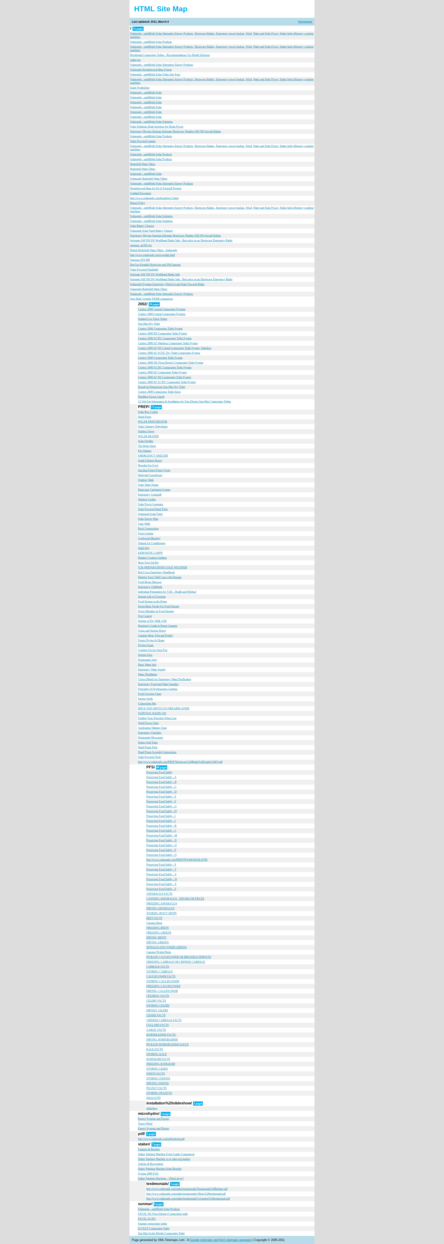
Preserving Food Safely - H (161, 811)
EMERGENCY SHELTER (153, 455)
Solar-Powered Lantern (143, 141)
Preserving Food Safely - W (161, 879)
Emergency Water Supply (152, 669)
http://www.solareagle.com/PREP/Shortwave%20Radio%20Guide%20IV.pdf (180, 762)
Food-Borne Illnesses (150, 582)
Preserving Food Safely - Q (161, 855)
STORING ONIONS (158, 1078)
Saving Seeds (145, 698)
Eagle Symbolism (139, 87)
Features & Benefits (149, 1149)
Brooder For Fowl (148, 465)
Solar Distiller (145, 441)
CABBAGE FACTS (157, 966)
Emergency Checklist (149, 732)
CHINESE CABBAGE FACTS (164, 1020)
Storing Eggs (145, 655)
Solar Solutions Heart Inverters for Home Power (156, 126)
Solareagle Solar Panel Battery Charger (151, 230)
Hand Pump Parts (147, 747)
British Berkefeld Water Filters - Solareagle (153, 250)
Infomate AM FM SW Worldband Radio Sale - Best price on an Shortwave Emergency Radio (181, 240)
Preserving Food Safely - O (161, 845)
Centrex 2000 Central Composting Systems (161, 309)
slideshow (151, 1108)
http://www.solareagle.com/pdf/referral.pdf (161, 1139)
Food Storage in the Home (152, 601)
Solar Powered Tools (149, 757)
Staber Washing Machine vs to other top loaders (164, 1159)
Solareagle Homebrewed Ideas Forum (151, 69)
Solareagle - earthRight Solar (146, 92)
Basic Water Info (147, 664)
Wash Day (143, 548)
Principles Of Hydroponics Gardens (158, 689)
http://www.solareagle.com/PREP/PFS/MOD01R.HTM (176, 859)
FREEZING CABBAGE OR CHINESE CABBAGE (175, 961)
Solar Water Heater (148, 484)
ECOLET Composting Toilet (153, 1228)
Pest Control (145, 616)
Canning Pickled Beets (158, 952)
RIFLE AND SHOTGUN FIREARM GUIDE (163, 708)
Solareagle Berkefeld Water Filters (148, 178)
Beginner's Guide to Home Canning (157, 625)
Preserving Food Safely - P (161, 850)
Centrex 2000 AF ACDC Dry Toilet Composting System (169, 353)
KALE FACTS (154, 1049)
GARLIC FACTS (156, 1030)
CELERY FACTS (156, 1000)
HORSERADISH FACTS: (161, 1034)
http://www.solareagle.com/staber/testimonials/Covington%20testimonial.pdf (188, 1198)
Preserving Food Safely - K (161, 825)
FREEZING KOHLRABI (160, 1064)
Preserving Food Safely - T (161, 869)
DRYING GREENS (157, 942)
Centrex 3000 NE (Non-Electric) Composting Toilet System (170, 362)
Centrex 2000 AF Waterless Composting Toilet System (168, 343)
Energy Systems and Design (153, 1118)
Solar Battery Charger (142, 226)
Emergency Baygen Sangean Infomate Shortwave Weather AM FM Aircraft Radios (175, 131)
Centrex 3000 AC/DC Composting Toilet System (164, 367)
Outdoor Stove (146, 431)
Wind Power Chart (148, 723)
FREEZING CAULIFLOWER (163, 986)
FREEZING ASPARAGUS (161, 903)
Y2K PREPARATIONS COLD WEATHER (162, 567)
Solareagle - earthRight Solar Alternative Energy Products (161, 64)
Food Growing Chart (149, 693)
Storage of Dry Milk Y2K (152, 621)
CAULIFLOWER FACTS (161, 976)
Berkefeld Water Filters (142, 164)
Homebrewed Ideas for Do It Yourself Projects (156, 188)
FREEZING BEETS (157, 927)
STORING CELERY (158, 1005)
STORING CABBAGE (159, 971)
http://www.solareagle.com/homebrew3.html (154, 198)
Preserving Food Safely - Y (161, 884)
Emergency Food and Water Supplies (158, 684)
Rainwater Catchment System (154, 489)
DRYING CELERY (157, 1010)
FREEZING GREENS (158, 932)
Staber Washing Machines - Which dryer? (161, 1178)
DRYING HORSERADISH (162, 1039)
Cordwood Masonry (149, 538)
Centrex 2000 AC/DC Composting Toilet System (164, 338)
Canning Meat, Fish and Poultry (155, 635)
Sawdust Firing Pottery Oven (154, 470)
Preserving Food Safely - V (161, 874)
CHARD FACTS (156, 1015)
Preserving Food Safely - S (161, 864)
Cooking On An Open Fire (152, 650)
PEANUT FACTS (156, 1088)
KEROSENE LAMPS (150, 553)
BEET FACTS (154, 918)
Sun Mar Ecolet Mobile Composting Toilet (161, 1233)
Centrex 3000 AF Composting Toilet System (162, 372)
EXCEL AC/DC (147, 1218)
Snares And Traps (148, 742)
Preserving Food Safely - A (161, 777)
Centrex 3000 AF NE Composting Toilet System (164, 377)
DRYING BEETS (156, 937)
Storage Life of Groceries (152, 596)
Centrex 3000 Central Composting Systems (161, 314)
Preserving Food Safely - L (161, 830)
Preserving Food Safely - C (161, 787)
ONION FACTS (155, 1073)
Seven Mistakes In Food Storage (156, 611)
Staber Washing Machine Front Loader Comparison (166, 1154)
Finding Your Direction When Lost (157, 718)
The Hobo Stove (147, 446)
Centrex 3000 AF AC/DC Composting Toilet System (167, 382)
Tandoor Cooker (147, 499)
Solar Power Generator (150, 504)
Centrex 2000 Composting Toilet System (160, 328)
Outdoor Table (146, 480)
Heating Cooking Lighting (152, 557)
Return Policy (137, 203)
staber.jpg (135, 60)
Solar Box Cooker (148, 412)
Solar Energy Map (148, 519)
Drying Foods (146, 645)
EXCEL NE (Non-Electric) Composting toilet (163, 1214)
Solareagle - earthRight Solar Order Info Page (155, 74)
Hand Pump (144, 416)
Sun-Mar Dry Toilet (149, 323)
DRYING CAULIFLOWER (162, 991)
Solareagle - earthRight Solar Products (151, 42)
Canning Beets (154, 923)
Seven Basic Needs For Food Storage (158, 606)
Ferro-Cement (145, 533)
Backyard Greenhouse (150, 475)
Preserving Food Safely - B (161, 782)
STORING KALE (156, 1054)
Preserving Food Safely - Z (161, 889)
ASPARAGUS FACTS (159, 893)
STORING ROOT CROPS (161, 913)
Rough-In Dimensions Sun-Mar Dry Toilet (161, 387)
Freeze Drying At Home (151, 640)
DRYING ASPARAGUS (160, 908)
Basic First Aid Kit (148, 562)
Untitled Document (140, 193)
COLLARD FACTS (157, 1025)
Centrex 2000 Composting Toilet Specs (159, 391)
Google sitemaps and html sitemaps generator (221, 1240)
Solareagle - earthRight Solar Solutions (151, 121)
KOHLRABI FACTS (158, 1059)
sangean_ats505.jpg (141, 245)
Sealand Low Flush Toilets (152, 319)
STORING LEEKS (157, 1068)
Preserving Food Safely (159, 772)
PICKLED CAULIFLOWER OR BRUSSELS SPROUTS (178, 957)
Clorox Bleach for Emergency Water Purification (164, 679)
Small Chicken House (150, 460)
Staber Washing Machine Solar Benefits (160, 1168)
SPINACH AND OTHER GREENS (166, 947)
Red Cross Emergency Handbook (156, 572)
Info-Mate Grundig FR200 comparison (151, 298)
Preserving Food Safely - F (161, 801)
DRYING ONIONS (157, 1083)
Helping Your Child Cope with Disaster (160, 577)
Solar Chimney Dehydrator (153, 426)
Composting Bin (147, 703)
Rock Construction (148, 528)
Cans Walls (144, 523)
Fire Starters (144, 450)
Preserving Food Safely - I (161, 816)
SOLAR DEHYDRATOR (152, 421)
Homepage (305, 21)
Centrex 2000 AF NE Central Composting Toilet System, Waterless (174, 348)
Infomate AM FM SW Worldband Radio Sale (155, 274)
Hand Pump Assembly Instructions (157, 752)
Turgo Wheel (145, 1123)
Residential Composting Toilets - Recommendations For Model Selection (170, 55)
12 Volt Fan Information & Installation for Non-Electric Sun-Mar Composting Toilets (184, 401)
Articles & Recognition (150, 1164)
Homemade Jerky (147, 659)
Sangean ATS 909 (140, 260)
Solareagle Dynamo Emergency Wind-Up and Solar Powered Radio (167, 284)
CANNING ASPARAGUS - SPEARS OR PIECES (175, 898)
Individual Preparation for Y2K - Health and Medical (167, 591)
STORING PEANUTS (159, 1093)
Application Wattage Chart (152, 728)
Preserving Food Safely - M (161, 835)
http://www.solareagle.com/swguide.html (152, 255)
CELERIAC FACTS (157, 996)
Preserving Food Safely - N (161, 840)
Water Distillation (147, 674)
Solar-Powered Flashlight (144, 269)
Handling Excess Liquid (151, 396)
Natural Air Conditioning (151, 543)
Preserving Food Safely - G (161, 806)
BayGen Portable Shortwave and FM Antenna (155, 264)
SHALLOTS (153, 1098)
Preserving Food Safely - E (161, 796)
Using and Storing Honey (152, 630)
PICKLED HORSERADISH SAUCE (167, 1044)
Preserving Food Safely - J (161, 821)
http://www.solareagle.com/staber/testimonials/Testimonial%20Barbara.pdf (187, 1189)
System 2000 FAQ (148, 1173)
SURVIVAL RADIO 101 (152, 713)
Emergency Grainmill (149, 494)
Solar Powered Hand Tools (153, 509)
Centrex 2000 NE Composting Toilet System (162, 333)
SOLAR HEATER (148, 436)
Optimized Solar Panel (150, 514)
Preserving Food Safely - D (161, 791)
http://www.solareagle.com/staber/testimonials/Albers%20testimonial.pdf (186, 1193)
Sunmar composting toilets (152, 1223)
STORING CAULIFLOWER (162, 981)
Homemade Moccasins (150, 737)
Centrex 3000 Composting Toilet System (160, 357)
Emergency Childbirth (150, 587)
